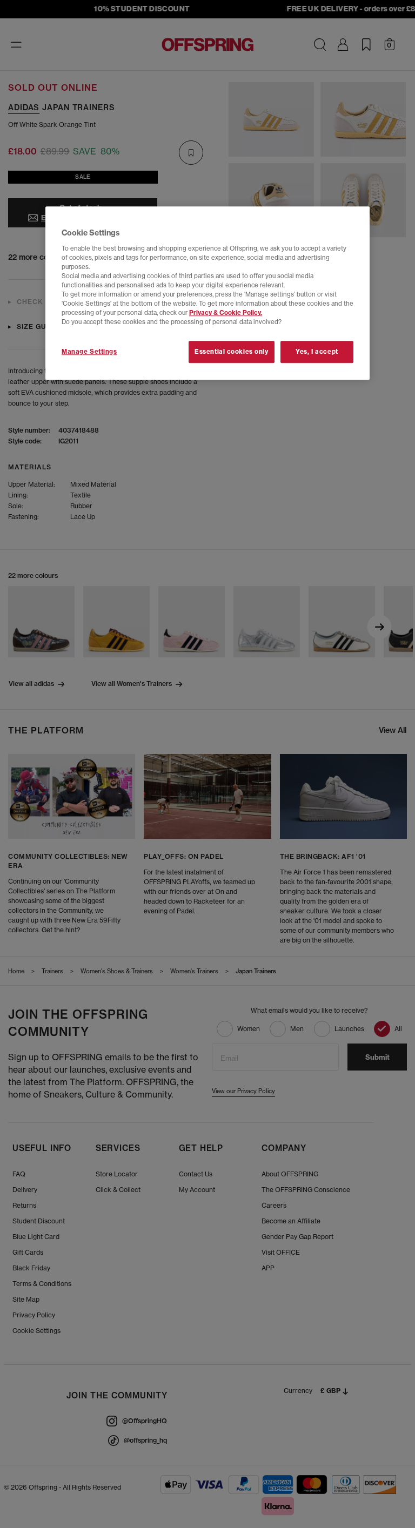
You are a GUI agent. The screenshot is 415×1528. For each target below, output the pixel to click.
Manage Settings (89, 351)
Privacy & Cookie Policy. (225, 313)
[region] (207, 293)
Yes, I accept (317, 351)
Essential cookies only (232, 351)
